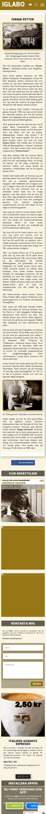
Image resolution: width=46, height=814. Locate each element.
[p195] (23, 522)
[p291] (23, 528)
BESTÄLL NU (23, 776)
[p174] (23, 575)
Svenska (30, 812)
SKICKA (37, 683)
